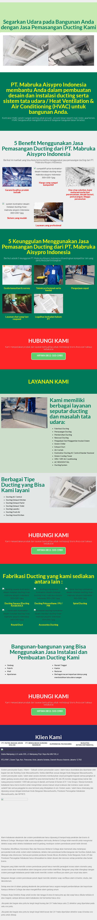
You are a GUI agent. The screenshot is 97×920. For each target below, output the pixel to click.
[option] (25, 50)
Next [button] (90, 50)
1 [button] (44, 67)
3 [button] (48, 67)
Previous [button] (6, 50)
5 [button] (53, 67)
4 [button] (51, 67)
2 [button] (46, 67)
